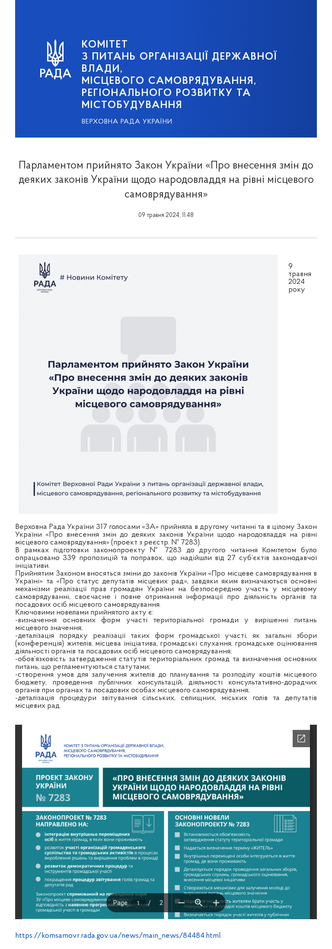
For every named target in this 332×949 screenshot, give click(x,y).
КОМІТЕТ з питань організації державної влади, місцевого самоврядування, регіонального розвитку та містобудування (179, 75)
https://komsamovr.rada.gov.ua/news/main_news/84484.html (118, 936)
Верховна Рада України (127, 121)
